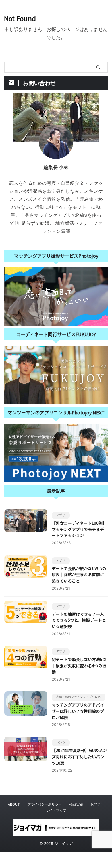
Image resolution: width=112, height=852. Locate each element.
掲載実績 (76, 804)
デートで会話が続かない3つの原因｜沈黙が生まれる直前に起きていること (79, 575)
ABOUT (14, 804)
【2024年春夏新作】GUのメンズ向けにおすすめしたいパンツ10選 (79, 756)
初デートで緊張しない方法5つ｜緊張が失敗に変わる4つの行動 (79, 665)
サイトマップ (56, 810)
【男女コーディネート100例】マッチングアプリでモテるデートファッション (79, 529)
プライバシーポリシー (44, 804)
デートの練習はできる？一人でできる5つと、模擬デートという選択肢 (79, 620)
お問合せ (97, 804)
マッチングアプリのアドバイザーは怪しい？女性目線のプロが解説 (78, 711)
